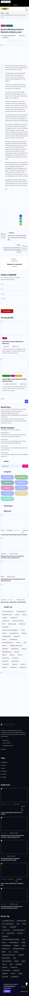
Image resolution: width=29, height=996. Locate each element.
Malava (4, 645)
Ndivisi (4, 654)
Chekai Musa (13, 617)
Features (7, 482)
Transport (14, 664)
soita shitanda (15, 661)
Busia (17, 614)
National (21, 482)
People (7, 493)
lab (25, 642)
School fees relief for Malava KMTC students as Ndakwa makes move (14, 455)
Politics (21, 493)
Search (2, 398)
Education (21, 477)
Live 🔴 (4, 777)
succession (5, 664)
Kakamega (17, 636)
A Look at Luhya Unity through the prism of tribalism (13, 409)
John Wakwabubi (6, 636)
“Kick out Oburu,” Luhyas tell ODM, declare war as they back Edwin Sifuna (14, 448)
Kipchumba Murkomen (7, 642)
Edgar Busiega (12, 623)
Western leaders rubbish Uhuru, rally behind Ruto (12, 419)
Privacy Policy (9, 986)
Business (7, 477)
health (4, 633)
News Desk (6, 346)
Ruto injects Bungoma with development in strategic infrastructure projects (14, 422)
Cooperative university (18, 620)
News (7, 13)
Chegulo (4, 617)
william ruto (23, 667)
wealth (23, 664)
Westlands (13, 667)
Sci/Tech (7, 498)
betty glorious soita (7, 614)
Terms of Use (7, 988)
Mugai (24, 648)
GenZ (23, 630)
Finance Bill (5, 627)
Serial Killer (5, 661)
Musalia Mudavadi (6, 651)
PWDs (20, 654)
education (22, 623)
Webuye (4, 667)
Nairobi (17, 651)
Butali (24, 614)
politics (12, 654)
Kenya (4, 639)
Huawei (24, 633)
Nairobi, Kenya (5, 740)
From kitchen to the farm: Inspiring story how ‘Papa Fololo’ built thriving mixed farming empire (13, 435)
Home (2, 13)
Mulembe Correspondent (10, 384)
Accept (7, 991)
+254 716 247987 (6, 743)
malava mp (5, 648)
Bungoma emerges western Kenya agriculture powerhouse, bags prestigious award (12, 412)
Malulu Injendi (15, 648)
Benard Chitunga (21, 611)
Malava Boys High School (16, 645)
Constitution (5, 620)
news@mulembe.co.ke (7, 745)
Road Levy (15, 658)
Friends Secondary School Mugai (10, 630)
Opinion (21, 488)
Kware (18, 642)
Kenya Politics (13, 639)
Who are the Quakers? (14, 430)
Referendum (5, 658)
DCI (3, 623)
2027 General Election (7, 611)
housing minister (14, 633)
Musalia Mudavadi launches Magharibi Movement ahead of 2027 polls (14, 416)
